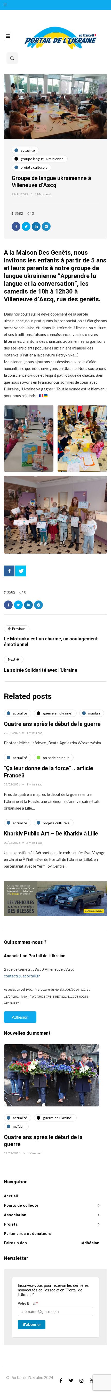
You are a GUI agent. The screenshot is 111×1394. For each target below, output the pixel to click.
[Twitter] (20, 571)
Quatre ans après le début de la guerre (52, 724)
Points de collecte (21, 1205)
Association (15, 1215)
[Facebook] (9, 571)
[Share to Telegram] (46, 226)
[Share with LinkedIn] (36, 226)
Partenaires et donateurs (27, 1233)
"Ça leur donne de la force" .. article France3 (48, 772)
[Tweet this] (26, 226)
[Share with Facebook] (16, 226)
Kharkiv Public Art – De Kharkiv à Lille (51, 834)
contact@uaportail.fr (22, 976)
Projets (11, 1224)
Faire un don (15, 1243)
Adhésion (20, 1016)
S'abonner (31, 1324)
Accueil (11, 1196)
